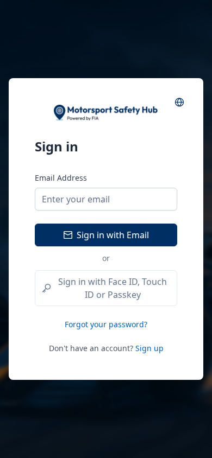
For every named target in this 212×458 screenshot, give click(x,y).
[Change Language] (179, 102)
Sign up (149, 348)
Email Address (61, 178)
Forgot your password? (106, 324)
